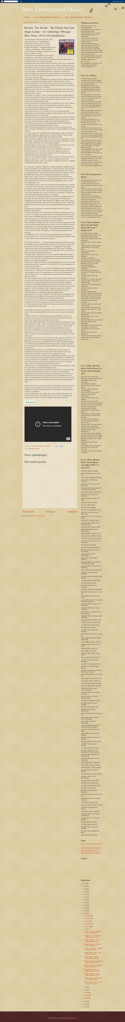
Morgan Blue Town (34, 448)
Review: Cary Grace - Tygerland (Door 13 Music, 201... (93, 966)
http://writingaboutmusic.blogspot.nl (91, 853)
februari (87, 995)
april (86, 990)
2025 (84, 886)
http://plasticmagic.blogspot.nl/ (89, 850)
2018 (84, 905)
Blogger (74, 1018)
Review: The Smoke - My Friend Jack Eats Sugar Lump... (93, 961)
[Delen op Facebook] (61, 446)
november (88, 918)
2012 (84, 1007)
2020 (84, 900)
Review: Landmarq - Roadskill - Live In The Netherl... (93, 944)
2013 (84, 1004)
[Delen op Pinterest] (62, 446)
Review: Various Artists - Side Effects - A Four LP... (92, 953)
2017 (84, 908)
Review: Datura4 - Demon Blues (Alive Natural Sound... (93, 978)
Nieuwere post (28, 512)
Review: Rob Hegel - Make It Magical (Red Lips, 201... (92, 974)
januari (87, 998)
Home (27, 17)
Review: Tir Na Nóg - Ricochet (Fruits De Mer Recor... (92, 932)
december (88, 915)
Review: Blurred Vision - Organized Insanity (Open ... (93, 970)
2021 (84, 897)
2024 (84, 889)
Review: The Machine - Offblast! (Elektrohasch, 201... (93, 949)
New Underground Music (52, 9)
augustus (87, 926)
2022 (84, 894)
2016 (84, 910)
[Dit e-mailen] (55, 446)
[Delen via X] (59, 446)
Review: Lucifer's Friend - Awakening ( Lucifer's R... (92, 957)
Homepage (50, 512)
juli (86, 929)
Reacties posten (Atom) (37, 515)
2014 (84, 1001)
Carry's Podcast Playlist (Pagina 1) (47, 17)
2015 (84, 913)
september (88, 924)
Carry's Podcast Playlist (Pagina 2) (78, 17)
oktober (87, 921)
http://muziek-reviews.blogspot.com (91, 848)
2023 (84, 891)
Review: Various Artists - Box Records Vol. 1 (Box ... (92, 982)
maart (86, 992)
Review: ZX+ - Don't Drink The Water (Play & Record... (92, 936)
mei (86, 987)
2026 (84, 883)
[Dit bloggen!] (57, 446)
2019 (84, 902)
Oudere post (72, 512)
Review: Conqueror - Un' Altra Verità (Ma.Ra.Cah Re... (92, 940)
